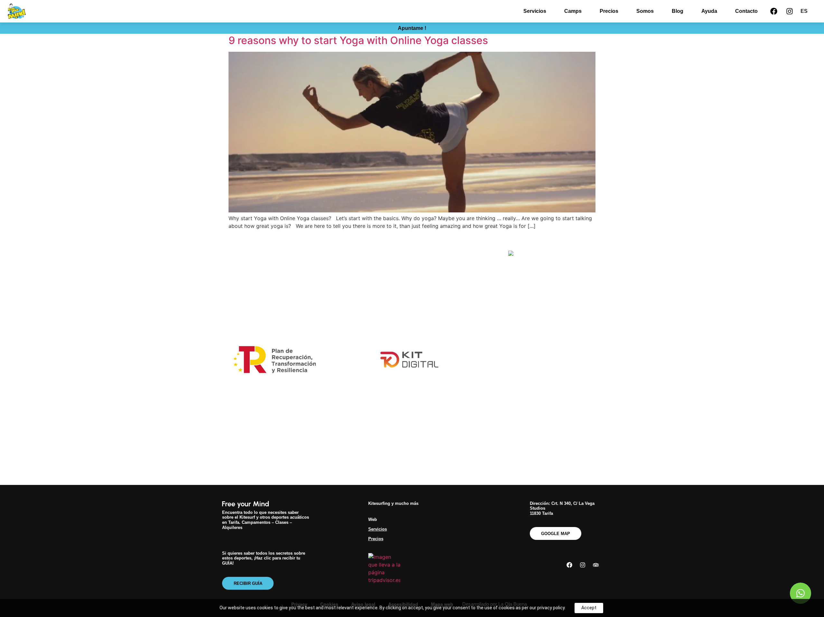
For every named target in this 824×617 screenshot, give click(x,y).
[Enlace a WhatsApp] (800, 593)
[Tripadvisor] (596, 565)
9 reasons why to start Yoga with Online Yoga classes (358, 40)
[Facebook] (774, 11)
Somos (645, 11)
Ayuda (709, 11)
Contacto (746, 11)
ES (804, 11)
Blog (677, 11)
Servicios (534, 11)
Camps (573, 11)
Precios (609, 11)
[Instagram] (789, 11)
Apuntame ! (412, 28)
